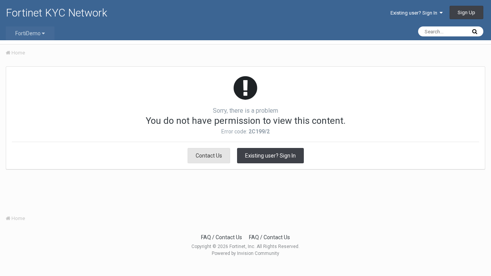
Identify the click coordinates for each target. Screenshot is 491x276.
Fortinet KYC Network (56, 13)
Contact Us (209, 156)
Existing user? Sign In (415, 13)
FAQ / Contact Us (221, 237)
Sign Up (466, 12)
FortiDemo (28, 33)
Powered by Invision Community (245, 253)
